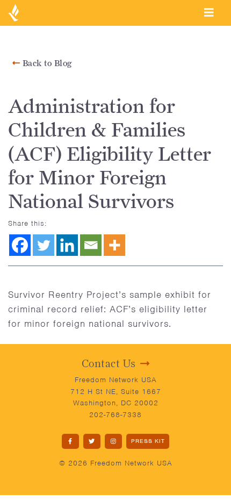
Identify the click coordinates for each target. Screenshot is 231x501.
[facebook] (70, 441)
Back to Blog (46, 63)
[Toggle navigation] (209, 12)
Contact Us (109, 363)
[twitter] (91, 441)
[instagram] (113, 441)
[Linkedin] (67, 245)
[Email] (91, 245)
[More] (114, 245)
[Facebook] (20, 245)
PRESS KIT (148, 441)
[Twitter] (43, 245)
